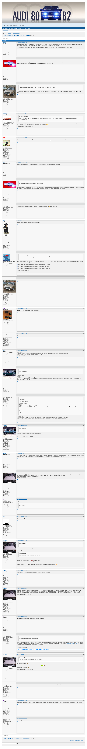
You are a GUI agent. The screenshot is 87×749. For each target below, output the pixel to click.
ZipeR (4, 516)
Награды (15, 28)
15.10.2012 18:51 (24, 499)
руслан (4, 453)
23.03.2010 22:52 (24, 113)
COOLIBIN (5, 366)
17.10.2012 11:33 (24, 654)
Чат (3, 28)
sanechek (5, 113)
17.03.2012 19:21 (24, 425)
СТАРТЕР (76, 643)
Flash (4, 350)
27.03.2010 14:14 (24, 220)
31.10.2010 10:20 (24, 333)
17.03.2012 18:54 (24, 366)
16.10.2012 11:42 (24, 588)
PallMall (4, 42)
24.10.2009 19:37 (24, 42)
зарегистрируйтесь (16, 33)
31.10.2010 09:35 (24, 277)
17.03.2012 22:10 (24, 453)
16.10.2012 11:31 (24, 570)
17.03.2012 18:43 (24, 350)
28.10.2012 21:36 (24, 700)
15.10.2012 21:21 (24, 516)
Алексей (4, 277)
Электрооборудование (25, 35)
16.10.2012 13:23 (24, 616)
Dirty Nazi (5, 471)
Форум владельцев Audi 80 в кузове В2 (12, 35)
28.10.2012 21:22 (24, 682)
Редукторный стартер (70, 643)
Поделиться (19, 42)
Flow (4, 220)
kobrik (4, 162)
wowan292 (5, 682)
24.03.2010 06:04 (24, 137)
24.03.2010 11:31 (24, 162)
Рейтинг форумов (71, 740)
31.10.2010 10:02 (24, 308)
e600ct (4, 252)
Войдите (9, 33)
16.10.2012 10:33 (24, 540)
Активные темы (5, 30)
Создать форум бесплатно (79, 740)
